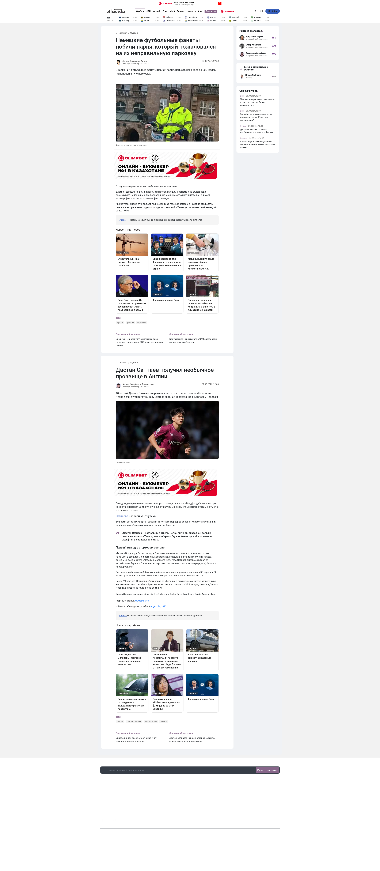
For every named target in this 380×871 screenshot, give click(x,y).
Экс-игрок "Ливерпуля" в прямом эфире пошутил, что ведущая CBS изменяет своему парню (139, 342)
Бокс (165, 11)
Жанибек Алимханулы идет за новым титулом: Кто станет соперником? (256, 117)
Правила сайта (209, 853)
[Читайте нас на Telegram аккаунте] (114, 820)
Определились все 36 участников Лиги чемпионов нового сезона (136, 739)
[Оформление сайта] (261, 11)
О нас (164, 853)
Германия (141, 322)
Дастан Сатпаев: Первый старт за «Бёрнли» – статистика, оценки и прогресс (193, 739)
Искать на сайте (267, 770)
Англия (120, 721)
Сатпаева (122, 516)
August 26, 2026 (158, 606)
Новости (191, 11)
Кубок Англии (151, 721)
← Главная (121, 33)
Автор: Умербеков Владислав (138, 384)
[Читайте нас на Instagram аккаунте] (108, 820)
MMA (172, 11)
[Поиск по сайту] (249, 11)
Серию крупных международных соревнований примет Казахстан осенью (257, 144)
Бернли (163, 721)
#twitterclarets (142, 600)
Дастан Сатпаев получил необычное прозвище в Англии (257, 131)
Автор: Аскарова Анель (134, 61)
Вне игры (211, 11)
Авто (200, 11)
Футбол (140, 11)
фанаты (130, 322)
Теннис (181, 11)
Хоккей (156, 11)
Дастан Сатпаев (134, 721)
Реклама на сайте (190, 853)
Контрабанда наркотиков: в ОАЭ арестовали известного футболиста (193, 340)
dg (278, 819)
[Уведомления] (254, 11)
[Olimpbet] (227, 11)
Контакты (174, 853)
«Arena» (123, 220)
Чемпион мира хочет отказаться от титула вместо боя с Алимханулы (257, 102)
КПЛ (148, 11)
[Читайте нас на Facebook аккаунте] (102, 820)
